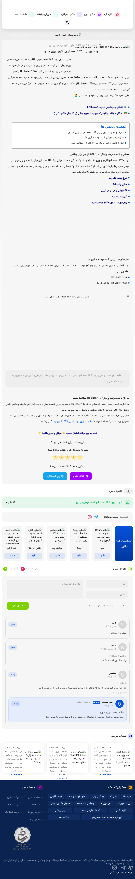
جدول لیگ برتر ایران (60, 803)
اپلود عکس (121, 810)
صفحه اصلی (34, 797)
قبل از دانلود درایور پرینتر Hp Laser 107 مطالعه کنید (97, 143)
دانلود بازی (89, 14)
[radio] (80, 457)
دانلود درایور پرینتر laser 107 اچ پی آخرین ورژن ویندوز (72, 52)
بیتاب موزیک (124, 803)
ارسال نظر (18, 606)
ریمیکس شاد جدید (85, 803)
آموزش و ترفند (44, 14)
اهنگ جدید (64, 817)
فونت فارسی (56, 796)
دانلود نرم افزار (68, 14)
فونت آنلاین (13, 797)
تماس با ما (34, 820)
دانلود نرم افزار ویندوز (59, 45)
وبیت (108, 863)
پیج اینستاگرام (53, 476)
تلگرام (123, 872)
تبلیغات (36, 805)
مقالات (23, 14)
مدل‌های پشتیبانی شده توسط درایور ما (104, 137)
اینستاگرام (114, 872)
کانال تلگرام (78, 476)
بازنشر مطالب (12, 805)
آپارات (130, 872)
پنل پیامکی (60, 810)
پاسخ (13, 624)
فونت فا (127, 796)
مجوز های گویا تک (22, 838)
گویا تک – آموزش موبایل (67, 6)
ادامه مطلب (105, 774)
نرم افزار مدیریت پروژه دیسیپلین (107, 817)
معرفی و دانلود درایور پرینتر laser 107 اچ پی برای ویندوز (96, 132)
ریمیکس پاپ (98, 796)
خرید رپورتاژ (34, 812)
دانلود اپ (108, 14)
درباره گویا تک (12, 812)
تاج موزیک (106, 803)
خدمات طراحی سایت (90, 810)
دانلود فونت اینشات (77, 796)
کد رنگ (113, 796)
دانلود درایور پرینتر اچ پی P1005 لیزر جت (72, 421)
